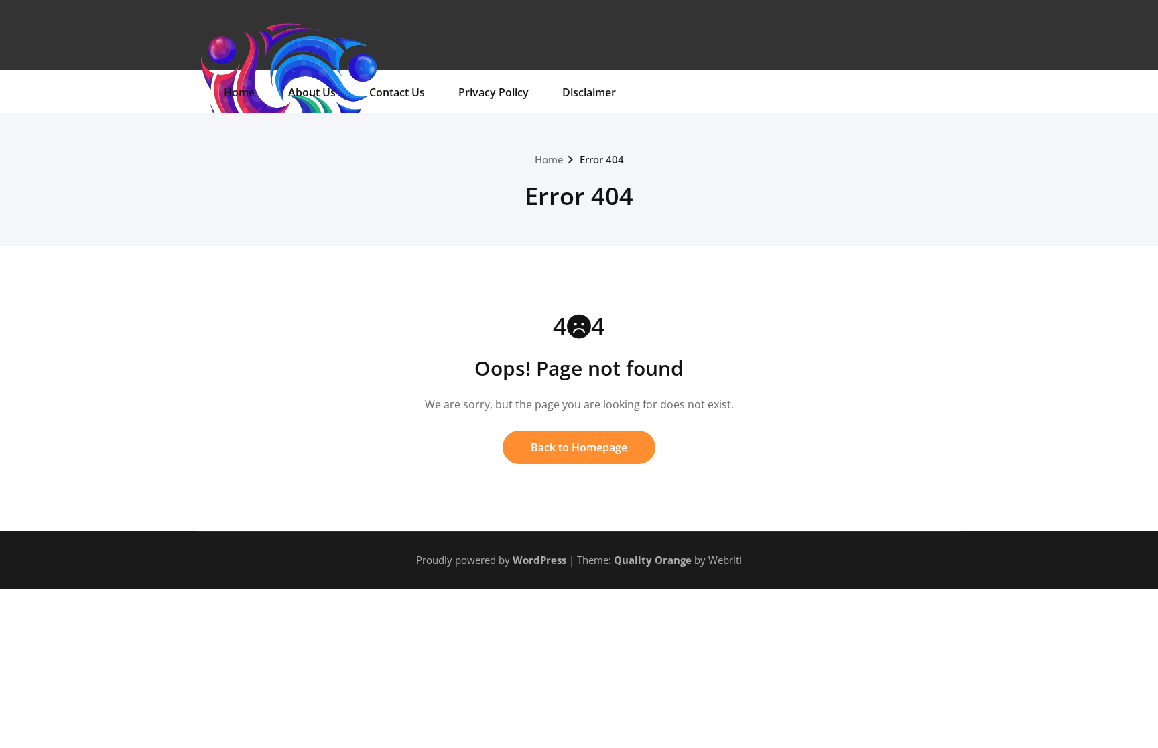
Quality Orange (653, 560)
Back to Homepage (579, 447)
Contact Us (397, 92)
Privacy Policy (493, 92)
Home (239, 92)
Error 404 (602, 159)
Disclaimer (589, 92)
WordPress (539, 560)
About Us (312, 92)
